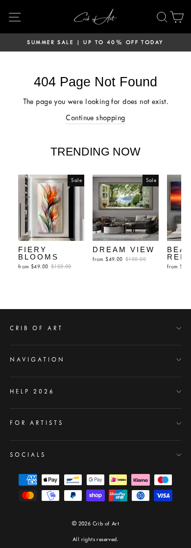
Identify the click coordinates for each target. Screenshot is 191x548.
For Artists (37, 422)
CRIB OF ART (36, 328)
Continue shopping (95, 117)
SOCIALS (28, 454)
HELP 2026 (32, 391)
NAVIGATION (37, 359)
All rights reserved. (95, 539)
